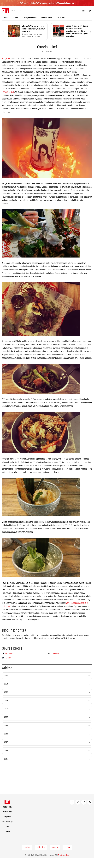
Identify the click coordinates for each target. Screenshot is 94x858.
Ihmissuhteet (46, 18)
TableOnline (41, 847)
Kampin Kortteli (8, 92)
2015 (6, 759)
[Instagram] (83, 11)
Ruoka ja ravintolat (29, 18)
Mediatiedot (7, 812)
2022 (6, 701)
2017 (6, 742)
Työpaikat (7, 817)
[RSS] (89, 802)
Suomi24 (55, 847)
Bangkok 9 (6, 59)
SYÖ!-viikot (60, 18)
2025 (6, 676)
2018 (6, 734)
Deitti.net (27, 847)
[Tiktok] (90, 11)
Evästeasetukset (63, 855)
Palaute (7, 831)
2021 (6, 709)
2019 (6, 725)
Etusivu (6, 18)
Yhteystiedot (7, 807)
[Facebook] (77, 11)
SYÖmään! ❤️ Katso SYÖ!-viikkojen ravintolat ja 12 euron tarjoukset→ (47, 3)
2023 (6, 692)
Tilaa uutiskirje (7, 822)
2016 (6, 751)
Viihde (15, 18)
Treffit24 (67, 847)
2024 (6, 684)
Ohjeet (7, 827)
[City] (7, 802)
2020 (6, 717)
